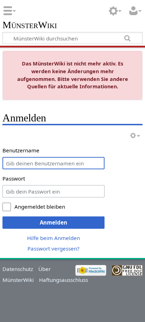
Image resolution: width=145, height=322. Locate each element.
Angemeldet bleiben (39, 206)
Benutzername (20, 150)
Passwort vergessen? (53, 248)
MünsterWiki (29, 25)
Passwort (13, 178)
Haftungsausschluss (63, 279)
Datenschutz (17, 268)
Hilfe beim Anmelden (53, 237)
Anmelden (53, 222)
